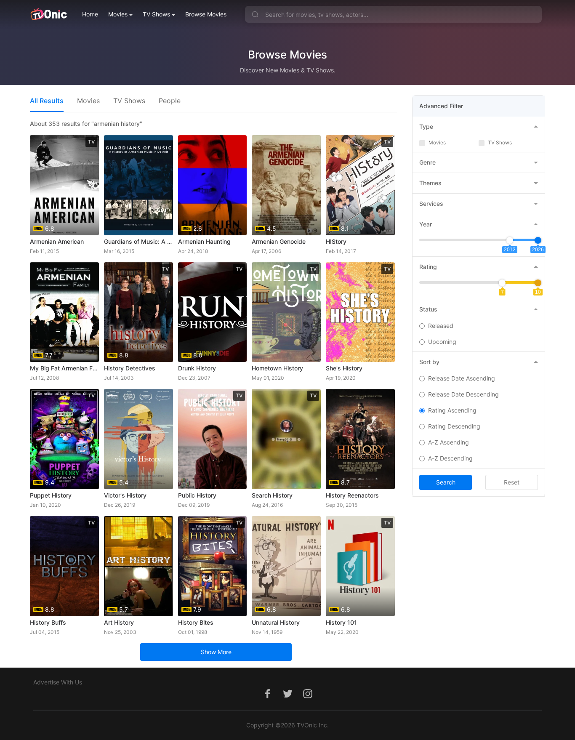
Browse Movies (205, 14)
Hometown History (277, 368)
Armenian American (57, 241)
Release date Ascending (461, 378)
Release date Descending (463, 394)
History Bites (195, 622)
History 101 (341, 622)
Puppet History (51, 495)
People (170, 100)
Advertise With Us (57, 682)
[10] (538, 282)
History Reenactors (352, 495)
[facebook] (267, 698)
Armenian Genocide (279, 241)
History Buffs (48, 622)
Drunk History (197, 368)
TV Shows (156, 14)
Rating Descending (454, 426)
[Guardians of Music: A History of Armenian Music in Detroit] (138, 185)
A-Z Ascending (448, 442)
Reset (511, 482)
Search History (272, 495)
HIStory (336, 241)
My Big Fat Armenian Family (64, 368)
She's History (344, 368)
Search (445, 482)
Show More (216, 651)
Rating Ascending (452, 410)
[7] (502, 282)
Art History (119, 622)
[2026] (538, 240)
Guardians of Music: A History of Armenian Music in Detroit (138, 241)
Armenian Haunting (204, 241)
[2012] (509, 240)
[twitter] (287, 698)
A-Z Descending (450, 458)
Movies (118, 14)
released (440, 325)
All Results (47, 100)
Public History (197, 495)
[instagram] (307, 698)
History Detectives (129, 368)
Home (90, 14)
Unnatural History (276, 622)
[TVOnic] (48, 14)
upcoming (442, 341)
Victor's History (125, 495)
